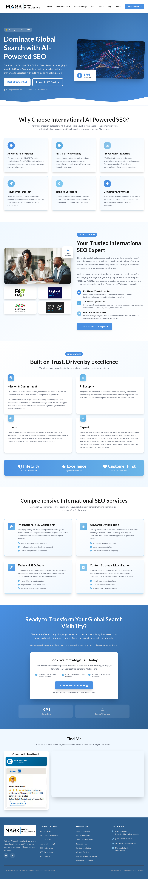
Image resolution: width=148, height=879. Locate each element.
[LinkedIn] (6, 855)
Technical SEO (81, 844)
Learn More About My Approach (94, 326)
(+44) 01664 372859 (123, 839)
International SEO (83, 835)
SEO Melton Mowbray (49, 835)
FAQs (101, 6)
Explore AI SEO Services (47, 82)
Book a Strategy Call (17, 82)
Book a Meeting (135, 6)
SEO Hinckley (45, 839)
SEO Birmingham (46, 852)
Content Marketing (83, 848)
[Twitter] (12, 855)
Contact (118, 6)
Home (49, 6)
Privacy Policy (116, 870)
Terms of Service (129, 870)
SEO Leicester (45, 831)
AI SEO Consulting (83, 831)
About (93, 6)
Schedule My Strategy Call (72, 685)
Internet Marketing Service (86, 856)
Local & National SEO (84, 839)
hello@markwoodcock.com (126, 843)
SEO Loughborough (47, 844)
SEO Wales (44, 856)
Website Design (80, 6)
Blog (109, 6)
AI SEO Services (62, 6)
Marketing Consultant (84, 860)
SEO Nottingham (46, 848)
